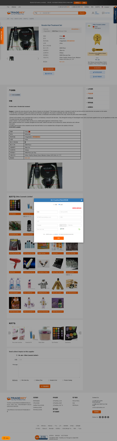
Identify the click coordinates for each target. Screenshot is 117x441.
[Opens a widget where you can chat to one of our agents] (6, 438)
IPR (59, 234)
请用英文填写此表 (76, 208)
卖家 (61, 204)
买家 (56, 204)
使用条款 (56, 234)
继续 (59, 238)
